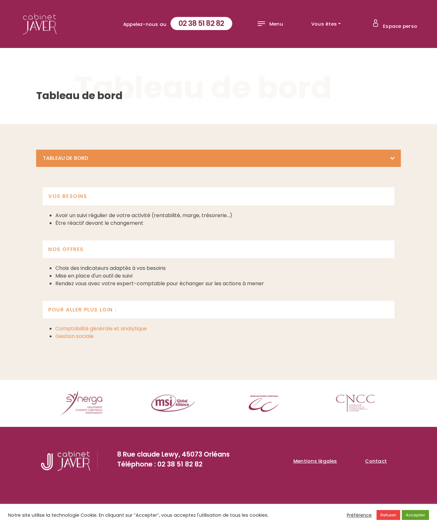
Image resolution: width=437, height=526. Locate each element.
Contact (376, 461)
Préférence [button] (359, 515)
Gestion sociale (74, 336)
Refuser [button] (388, 515)
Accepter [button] (415, 515)
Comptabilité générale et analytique (101, 328)
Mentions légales (315, 461)
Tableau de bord (65, 158)
